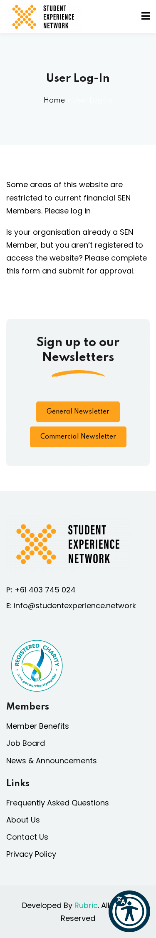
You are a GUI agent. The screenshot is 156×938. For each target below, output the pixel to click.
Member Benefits (37, 726)
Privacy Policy (31, 854)
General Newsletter (78, 412)
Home (54, 100)
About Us (23, 820)
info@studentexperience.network (75, 605)
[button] (129, 911)
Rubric (86, 905)
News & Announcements (51, 760)
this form (23, 271)
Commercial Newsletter (78, 437)
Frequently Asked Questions (57, 803)
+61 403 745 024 (45, 589)
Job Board (25, 743)
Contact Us (27, 837)
